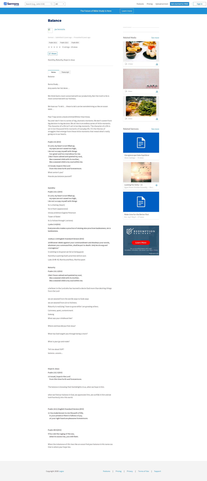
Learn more (127, 10)
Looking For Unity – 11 (133, 185)
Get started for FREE (179, 4)
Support (157, 471)
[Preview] (156, 185)
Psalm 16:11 (53, 43)
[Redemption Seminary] (141, 240)
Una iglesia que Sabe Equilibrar (136, 155)
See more (155, 37)
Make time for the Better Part (136, 214)
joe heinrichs (60, 29)
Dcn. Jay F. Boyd (130, 217)
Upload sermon (161, 4)
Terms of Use (143, 471)
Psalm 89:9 (75, 43)
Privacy (130, 471)
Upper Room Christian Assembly (135, 187)
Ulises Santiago (129, 158)
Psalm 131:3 (64, 43)
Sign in (199, 4)
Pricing (150, 4)
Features (140, 4)
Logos (61, 471)
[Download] (157, 64)
